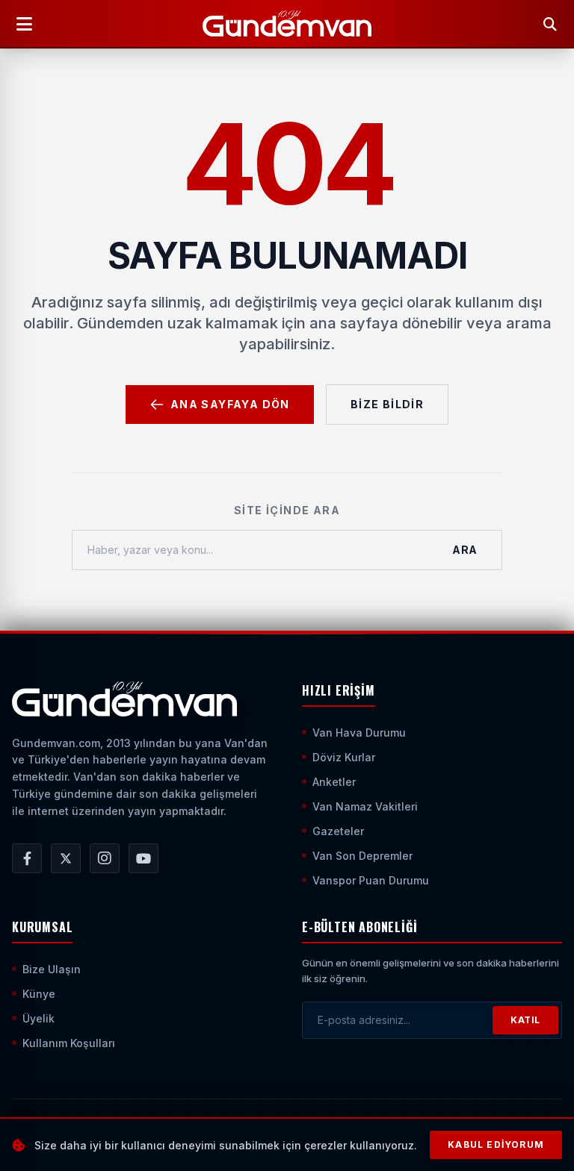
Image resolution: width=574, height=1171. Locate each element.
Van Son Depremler (362, 855)
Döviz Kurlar (343, 757)
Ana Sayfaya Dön (230, 404)
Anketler (334, 781)
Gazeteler (338, 831)
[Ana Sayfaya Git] (124, 699)
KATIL (525, 1019)
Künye (38, 993)
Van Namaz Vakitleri (365, 806)
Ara (465, 549)
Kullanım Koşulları (68, 1043)
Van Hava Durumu (359, 732)
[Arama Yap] (550, 24)
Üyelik (38, 1018)
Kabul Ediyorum (496, 1144)
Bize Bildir (387, 404)
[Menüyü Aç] (24, 24)
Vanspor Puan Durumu (370, 880)
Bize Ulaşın (51, 969)
